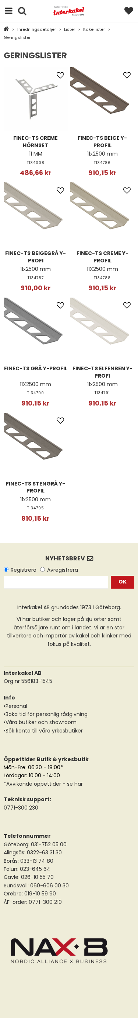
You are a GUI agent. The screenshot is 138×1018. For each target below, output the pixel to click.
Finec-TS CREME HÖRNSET (35, 141)
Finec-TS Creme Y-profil (102, 257)
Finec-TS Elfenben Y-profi (102, 372)
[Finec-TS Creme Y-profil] (102, 214)
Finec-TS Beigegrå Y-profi (35, 257)
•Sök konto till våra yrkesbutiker (43, 730)
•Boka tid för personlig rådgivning (46, 714)
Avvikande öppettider (33, 784)
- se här (72, 784)
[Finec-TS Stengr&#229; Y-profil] (36, 445)
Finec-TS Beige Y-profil (102, 141)
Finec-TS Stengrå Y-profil (35, 487)
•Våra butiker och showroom (40, 722)
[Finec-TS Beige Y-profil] (102, 99)
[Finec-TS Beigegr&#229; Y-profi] (36, 214)
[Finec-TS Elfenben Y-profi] (102, 329)
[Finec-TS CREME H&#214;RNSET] (36, 99)
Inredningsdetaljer (36, 29)
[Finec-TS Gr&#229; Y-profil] (36, 329)
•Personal (15, 706)
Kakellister (94, 29)
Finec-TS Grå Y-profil (35, 368)
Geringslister (17, 37)
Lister (69, 29)
